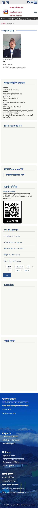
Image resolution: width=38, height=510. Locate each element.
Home (3, 23)
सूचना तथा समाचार (9, 456)
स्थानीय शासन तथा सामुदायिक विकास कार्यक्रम (15, 406)
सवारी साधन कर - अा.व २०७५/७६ (13, 248)
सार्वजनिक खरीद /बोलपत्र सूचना (13, 459)
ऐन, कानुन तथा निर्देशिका (11, 462)
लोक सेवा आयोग (6, 410)
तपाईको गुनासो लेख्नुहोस (9, 191)
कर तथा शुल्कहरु (8, 466)
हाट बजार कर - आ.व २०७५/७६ (12, 261)
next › (18, 270)
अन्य (7, 275)
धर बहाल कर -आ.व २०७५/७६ (12, 236)
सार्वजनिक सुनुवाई (8, 444)
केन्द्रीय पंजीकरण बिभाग (9, 413)
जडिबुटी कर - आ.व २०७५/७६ (12, 255)
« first (9, 267)
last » (27, 270)
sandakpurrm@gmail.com (15, 489)
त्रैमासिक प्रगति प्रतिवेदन (11, 440)
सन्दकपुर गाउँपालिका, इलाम (15, 175)
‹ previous (19, 267)
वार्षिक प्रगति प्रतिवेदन (10, 437)
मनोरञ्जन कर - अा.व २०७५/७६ (13, 242)
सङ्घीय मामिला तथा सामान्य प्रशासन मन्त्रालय (15, 402)
